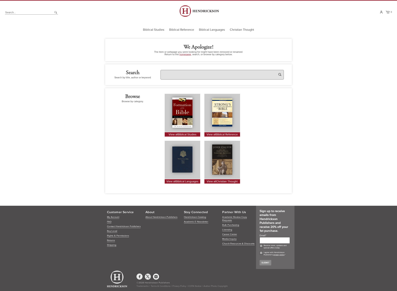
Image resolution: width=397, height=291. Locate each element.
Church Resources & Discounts (238, 243)
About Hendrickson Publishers (161, 217)
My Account (113, 217)
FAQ (109, 221)
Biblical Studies (153, 30)
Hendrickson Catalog (195, 217)
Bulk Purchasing (230, 225)
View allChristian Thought (222, 181)
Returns (111, 240)
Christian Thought (242, 30)
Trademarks (142, 286)
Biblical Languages (212, 30)
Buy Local (112, 231)
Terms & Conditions (160, 286)
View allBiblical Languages (182, 181)
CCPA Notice (194, 286)
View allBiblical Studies (182, 134)
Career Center (229, 234)
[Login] (381, 12)
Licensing (227, 229)
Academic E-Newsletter (196, 221)
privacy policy (278, 255)
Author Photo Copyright (215, 286)
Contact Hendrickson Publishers (124, 226)
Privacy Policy (179, 286)
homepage (185, 54)
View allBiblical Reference (222, 134)
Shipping (111, 245)
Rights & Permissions (118, 235)
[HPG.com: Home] (199, 12)
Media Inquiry (229, 239)
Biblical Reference (181, 30)
